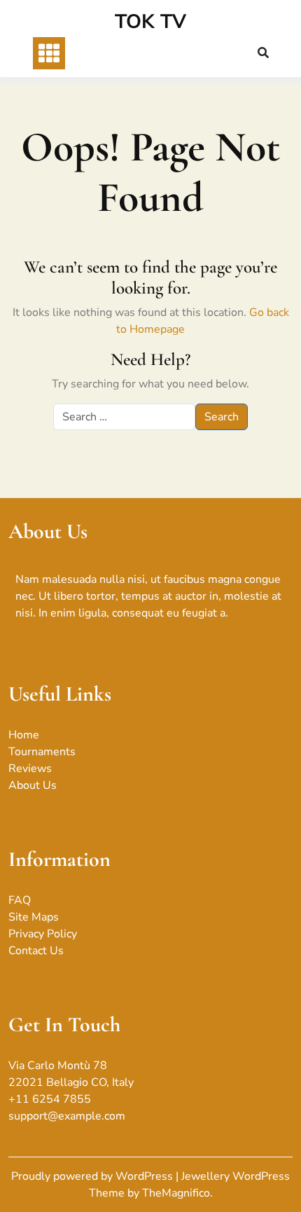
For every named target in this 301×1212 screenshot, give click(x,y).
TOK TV (150, 21)
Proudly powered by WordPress (93, 1176)
